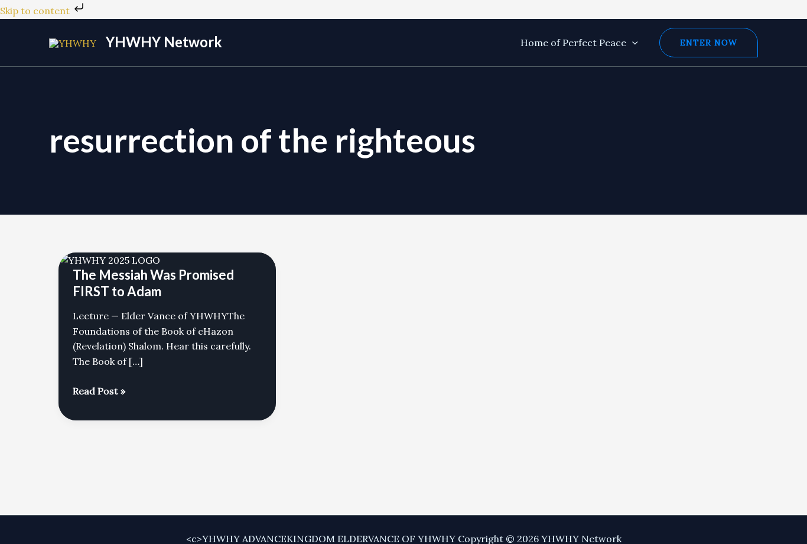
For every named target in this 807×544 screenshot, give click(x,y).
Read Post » (99, 391)
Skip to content (36, 11)
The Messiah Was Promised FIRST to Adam (153, 283)
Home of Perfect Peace (573, 42)
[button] (632, 42)
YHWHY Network (164, 41)
